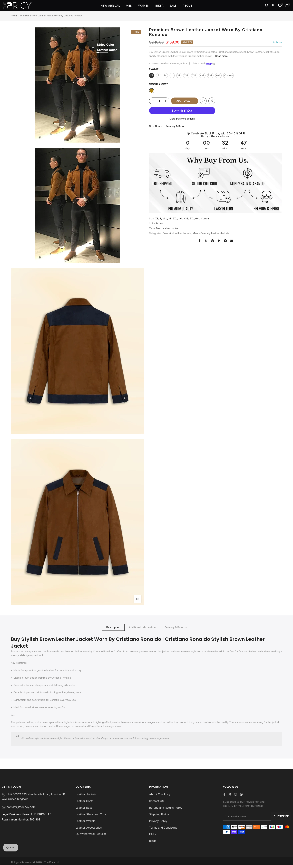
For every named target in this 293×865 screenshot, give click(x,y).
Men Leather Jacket (167, 228)
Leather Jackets (85, 794)
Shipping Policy (159, 814)
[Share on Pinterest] (212, 241)
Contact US (156, 801)
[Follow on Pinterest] (241, 794)
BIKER (159, 5)
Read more (221, 56)
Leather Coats (84, 801)
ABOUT (187, 5)
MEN (129, 5)
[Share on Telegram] (225, 241)
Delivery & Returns (175, 627)
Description (113, 627)
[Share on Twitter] (206, 241)
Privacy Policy (158, 821)
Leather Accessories (88, 827)
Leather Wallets (85, 821)
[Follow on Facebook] (224, 794)
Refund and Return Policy (165, 807)
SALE (173, 5)
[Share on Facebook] (199, 241)
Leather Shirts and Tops (90, 814)
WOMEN (143, 5)
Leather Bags (83, 807)
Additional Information (142, 627)
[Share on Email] (231, 241)
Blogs (152, 840)
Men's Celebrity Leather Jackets (211, 233)
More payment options (182, 118)
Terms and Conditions (163, 827)
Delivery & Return (175, 126)
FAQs (152, 834)
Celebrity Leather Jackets (177, 233)
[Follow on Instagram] (235, 794)
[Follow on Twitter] (229, 794)
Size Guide (155, 126)
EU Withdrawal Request (90, 834)
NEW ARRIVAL (110, 5)
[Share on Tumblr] (218, 241)
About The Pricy (159, 794)
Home (14, 15)
